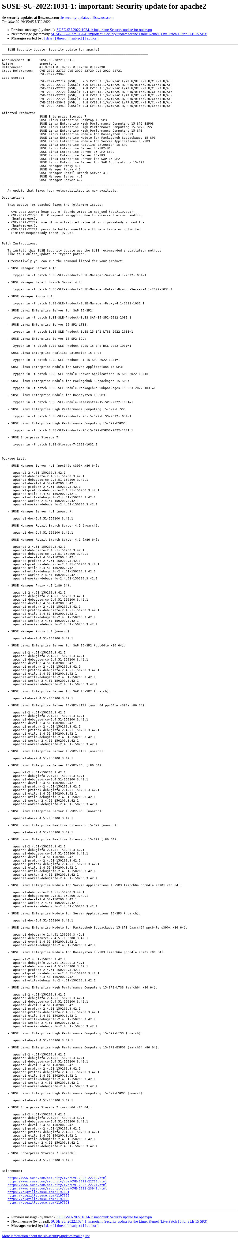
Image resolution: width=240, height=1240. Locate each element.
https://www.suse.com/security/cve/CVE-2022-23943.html (57, 1188)
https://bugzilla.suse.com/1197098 (38, 1202)
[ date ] (49, 38)
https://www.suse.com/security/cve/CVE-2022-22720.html (57, 1181)
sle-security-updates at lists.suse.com (86, 18)
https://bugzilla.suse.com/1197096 (38, 1199)
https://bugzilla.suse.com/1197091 (38, 1192)
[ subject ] (76, 38)
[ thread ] (61, 38)
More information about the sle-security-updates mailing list (46, 1236)
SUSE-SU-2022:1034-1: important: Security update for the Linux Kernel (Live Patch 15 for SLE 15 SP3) (129, 34)
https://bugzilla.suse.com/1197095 (38, 1195)
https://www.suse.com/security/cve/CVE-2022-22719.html (57, 1178)
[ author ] (91, 38)
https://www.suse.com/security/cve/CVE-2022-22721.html (57, 1185)
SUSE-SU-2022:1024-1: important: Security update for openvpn (104, 30)
